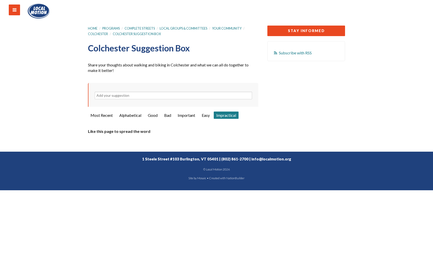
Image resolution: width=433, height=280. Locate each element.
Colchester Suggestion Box (137, 34)
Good (153, 115)
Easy (206, 115)
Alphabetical (130, 115)
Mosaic (201, 178)
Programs (111, 28)
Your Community (227, 28)
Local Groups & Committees (183, 28)
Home (92, 28)
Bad (167, 115)
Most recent (101, 115)
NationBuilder (235, 178)
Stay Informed (306, 31)
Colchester (98, 34)
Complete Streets (140, 28)
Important (186, 115)
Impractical (226, 115)
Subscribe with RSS (295, 52)
